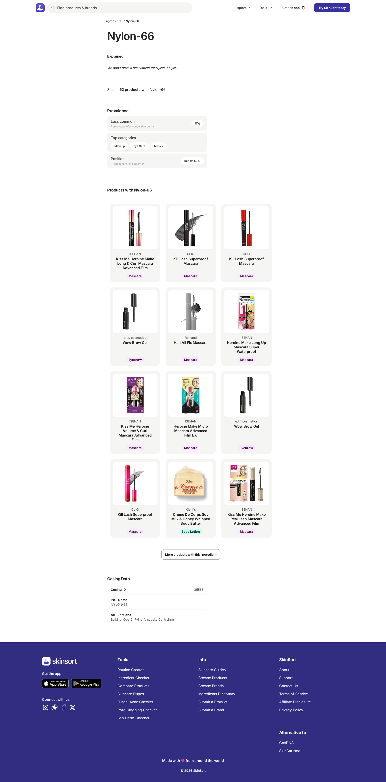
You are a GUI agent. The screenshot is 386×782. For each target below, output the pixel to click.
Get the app (291, 8)
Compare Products (133, 686)
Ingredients (113, 21)
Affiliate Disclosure (295, 702)
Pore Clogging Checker (137, 710)
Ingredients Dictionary (216, 694)
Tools (263, 8)
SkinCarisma (289, 751)
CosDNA (286, 742)
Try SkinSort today (332, 8)
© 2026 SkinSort (193, 770)
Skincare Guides (212, 670)
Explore (241, 8)
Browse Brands (211, 686)
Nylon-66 (132, 21)
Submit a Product (212, 702)
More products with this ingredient (190, 554)
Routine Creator (130, 670)
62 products (130, 89)
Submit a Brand (211, 710)
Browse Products (212, 678)
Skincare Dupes (130, 694)
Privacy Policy (291, 710)
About (284, 670)
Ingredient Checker (133, 678)
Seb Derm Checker (133, 718)
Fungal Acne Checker (135, 702)
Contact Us (288, 686)
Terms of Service (293, 694)
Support (286, 678)
